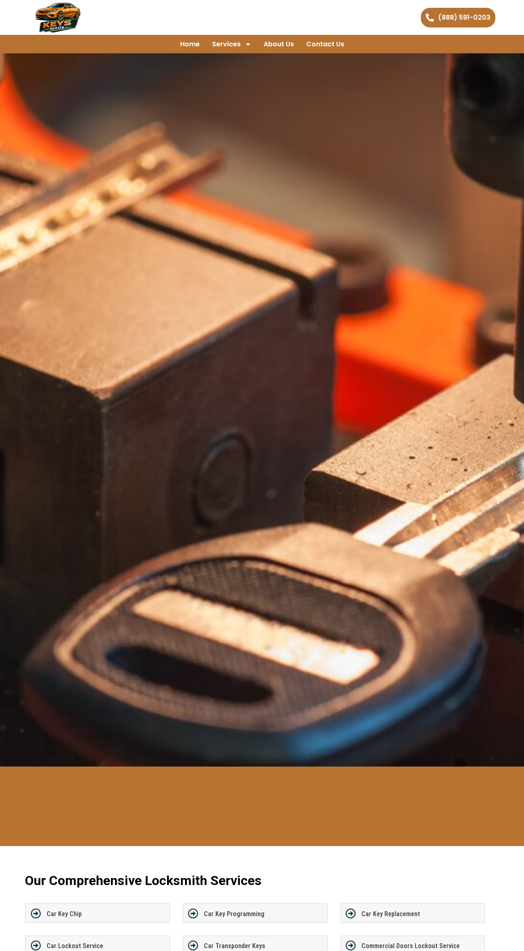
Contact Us (325, 44)
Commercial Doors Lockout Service (410, 946)
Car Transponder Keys (234, 946)
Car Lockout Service (75, 946)
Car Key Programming (234, 914)
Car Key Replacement (390, 914)
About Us (279, 44)
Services (226, 44)
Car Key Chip (64, 914)
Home (190, 44)
